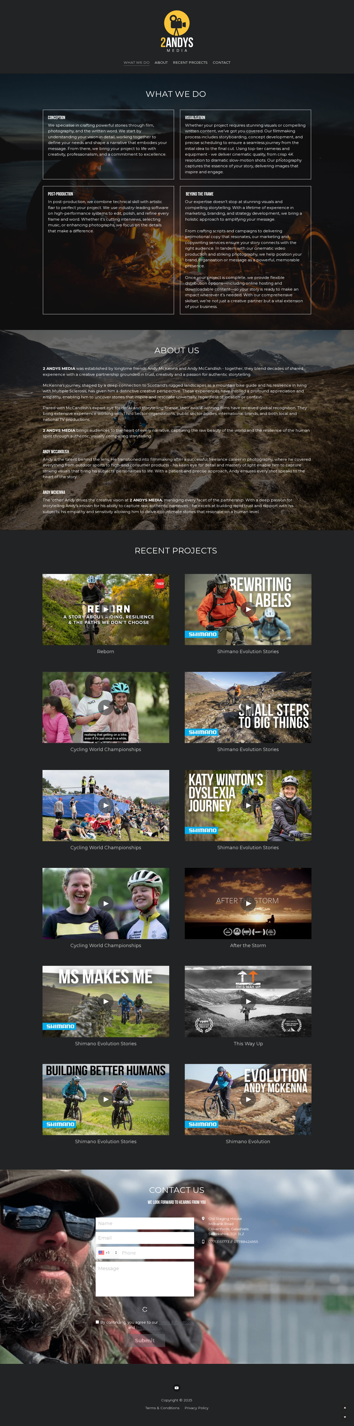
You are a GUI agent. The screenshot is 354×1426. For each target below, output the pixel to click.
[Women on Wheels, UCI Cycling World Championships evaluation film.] (106, 707)
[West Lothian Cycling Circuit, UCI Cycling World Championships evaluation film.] (106, 903)
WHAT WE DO (137, 62)
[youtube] (177, 1388)
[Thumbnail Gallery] (248, 707)
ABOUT (161, 62)
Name (105, 1223)
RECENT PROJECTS (190, 62)
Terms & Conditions (176, 1322)
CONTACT (221, 62)
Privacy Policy (148, 1327)
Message (108, 1268)
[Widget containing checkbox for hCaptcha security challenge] (145, 1309)
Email (105, 1238)
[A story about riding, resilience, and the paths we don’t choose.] (106, 609)
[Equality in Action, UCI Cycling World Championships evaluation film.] (106, 805)
